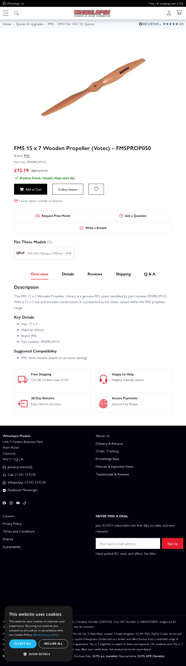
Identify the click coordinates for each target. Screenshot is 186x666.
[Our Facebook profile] (4, 502)
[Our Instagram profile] (11, 502)
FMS (27, 155)
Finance (8, 538)
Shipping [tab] (123, 273)
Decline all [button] (53, 644)
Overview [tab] (39, 273)
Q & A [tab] (149, 273)
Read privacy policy (46, 635)
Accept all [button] (22, 644)
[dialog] (39, 633)
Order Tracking (107, 450)
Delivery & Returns (109, 443)
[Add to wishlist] (96, 189)
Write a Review (96, 227)
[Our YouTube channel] (18, 502)
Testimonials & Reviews (112, 474)
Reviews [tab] (95, 273)
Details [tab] (68, 273)
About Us (103, 435)
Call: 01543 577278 (21, 474)
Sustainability (12, 546)
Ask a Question (136, 215)
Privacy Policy (12, 523)
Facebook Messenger (22, 489)
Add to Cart (34, 189)
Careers (9, 515)
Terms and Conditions (19, 531)
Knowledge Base (107, 458)
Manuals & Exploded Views (115, 466)
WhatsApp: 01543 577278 (26, 482)
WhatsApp (15, 3)
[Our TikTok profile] (24, 502)
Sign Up (173, 543)
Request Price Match (56, 215)
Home (7, 23)
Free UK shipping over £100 (166, 3)
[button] (5, 13)
